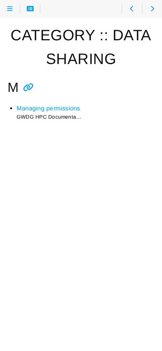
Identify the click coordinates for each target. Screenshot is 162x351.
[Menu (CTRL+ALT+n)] (10, 9)
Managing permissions (48, 108)
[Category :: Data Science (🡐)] (132, 9)
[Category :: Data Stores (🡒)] (152, 9)
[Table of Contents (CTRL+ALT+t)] (30, 9)
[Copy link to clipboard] (28, 87)
